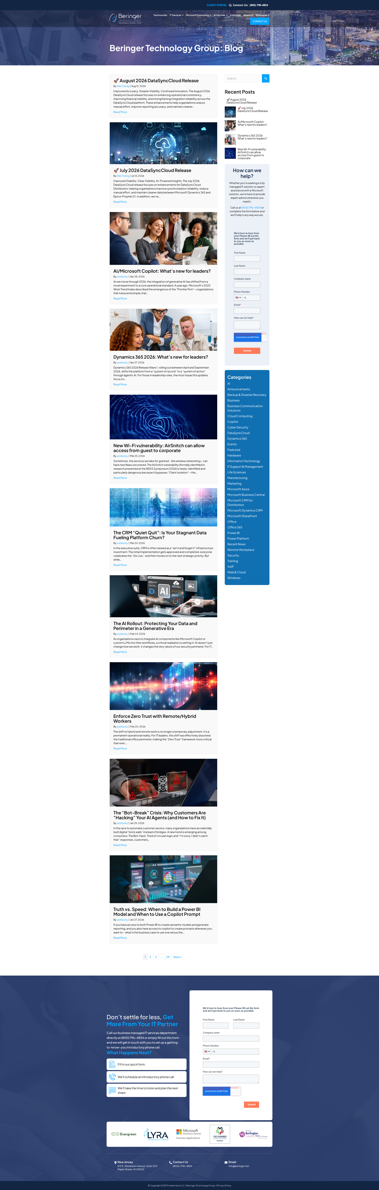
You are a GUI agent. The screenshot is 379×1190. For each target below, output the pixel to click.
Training (232, 561)
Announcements (238, 389)
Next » (177, 957)
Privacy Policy (224, 1185)
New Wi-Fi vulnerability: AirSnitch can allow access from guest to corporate (159, 448)
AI (228, 383)
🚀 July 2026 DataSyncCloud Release (152, 170)
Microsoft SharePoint (242, 516)
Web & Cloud (236, 572)
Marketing (234, 483)
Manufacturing (237, 478)
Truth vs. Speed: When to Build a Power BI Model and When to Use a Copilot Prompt (156, 911)
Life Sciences (236, 472)
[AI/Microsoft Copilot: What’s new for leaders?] (163, 238)
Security (233, 555)
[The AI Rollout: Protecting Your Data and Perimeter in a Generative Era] (163, 596)
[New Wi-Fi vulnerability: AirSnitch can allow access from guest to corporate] (163, 416)
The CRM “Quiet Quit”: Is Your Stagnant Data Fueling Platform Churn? (160, 535)
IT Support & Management (245, 466)
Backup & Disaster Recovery (246, 394)
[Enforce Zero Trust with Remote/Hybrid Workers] (163, 685)
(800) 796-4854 (251, 207)
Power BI (233, 533)
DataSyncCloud (238, 433)
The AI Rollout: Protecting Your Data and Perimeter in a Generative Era (155, 626)
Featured (233, 449)
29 (168, 957)
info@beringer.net (239, 1166)
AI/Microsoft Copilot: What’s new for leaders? (162, 271)
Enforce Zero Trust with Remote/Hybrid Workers (154, 718)
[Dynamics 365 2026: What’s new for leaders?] (163, 329)
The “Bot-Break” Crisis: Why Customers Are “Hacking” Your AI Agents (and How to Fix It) (159, 815)
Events (232, 444)
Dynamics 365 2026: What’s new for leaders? (160, 357)
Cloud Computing (239, 416)
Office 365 (234, 527)
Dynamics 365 (237, 438)
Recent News (236, 544)
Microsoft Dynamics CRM (245, 510)
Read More (120, 112)
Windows (233, 578)
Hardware (234, 455)
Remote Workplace (240, 549)
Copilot (232, 421)
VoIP (230, 566)
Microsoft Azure (238, 489)
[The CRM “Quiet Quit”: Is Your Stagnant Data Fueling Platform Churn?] (163, 507)
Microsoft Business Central (246, 494)
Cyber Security (237, 427)
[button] (265, 78)
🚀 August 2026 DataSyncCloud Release (156, 80)
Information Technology (243, 461)
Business (233, 400)
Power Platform (238, 538)
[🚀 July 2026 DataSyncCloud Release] (163, 143)
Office (231, 521)
